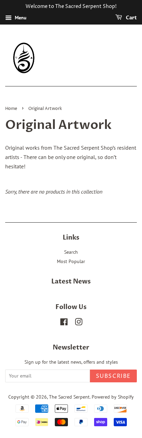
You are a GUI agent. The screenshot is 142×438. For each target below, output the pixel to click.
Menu (20, 18)
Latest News (71, 281)
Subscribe (113, 376)
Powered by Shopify (113, 397)
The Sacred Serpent (69, 397)
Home (11, 109)
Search (71, 252)
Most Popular (71, 261)
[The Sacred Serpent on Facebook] (64, 323)
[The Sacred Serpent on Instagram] (78, 323)
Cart (131, 18)
